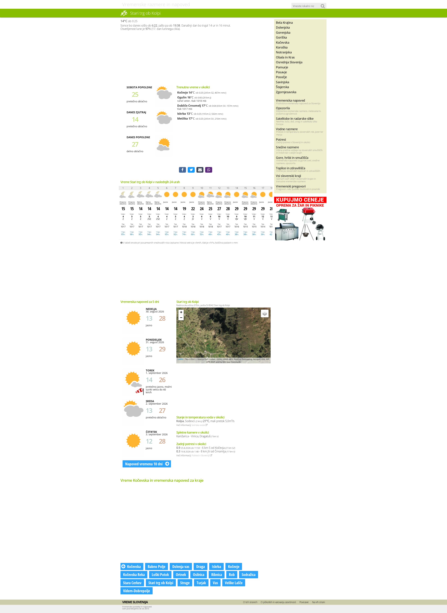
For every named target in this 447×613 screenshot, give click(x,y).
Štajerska (282, 87)
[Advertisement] (195, 57)
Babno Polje (156, 566)
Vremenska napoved (290, 100)
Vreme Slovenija (135, 602)
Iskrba (181, 114)
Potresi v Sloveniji (201, 455)
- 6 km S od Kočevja (205, 448)
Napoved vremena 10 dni (144, 463)
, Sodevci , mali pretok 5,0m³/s (205, 421)
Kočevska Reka (134, 574)
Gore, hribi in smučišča (292, 157)
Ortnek (181, 574)
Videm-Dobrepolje (136, 590)
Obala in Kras (285, 57)
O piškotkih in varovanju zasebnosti (278, 602)
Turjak (201, 582)
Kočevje (182, 92)
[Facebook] (182, 170)
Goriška (281, 37)
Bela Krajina (284, 22)
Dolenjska (283, 27)
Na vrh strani (318, 602)
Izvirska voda (198, 425)
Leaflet (180, 359)
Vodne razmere (287, 129)
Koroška (282, 47)
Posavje (281, 72)
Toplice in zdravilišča (290, 168)
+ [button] (181, 312)
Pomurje (282, 67)
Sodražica (248, 574)
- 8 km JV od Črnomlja (205, 451)
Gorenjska (283, 32)
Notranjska (284, 52)
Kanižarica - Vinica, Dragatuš (197, 436)
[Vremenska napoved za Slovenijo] (123, 15)
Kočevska (134, 566)
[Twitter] (191, 170)
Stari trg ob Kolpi (160, 582)
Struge (185, 582)
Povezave (304, 602)
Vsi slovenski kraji (288, 175)
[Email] (199, 170)
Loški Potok (160, 574)
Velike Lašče (234, 582)
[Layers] (265, 313)
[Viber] (208, 170)
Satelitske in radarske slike (294, 118)
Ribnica (216, 574)
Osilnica (198, 574)
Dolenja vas (180, 566)
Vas (215, 582)
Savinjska (282, 82)
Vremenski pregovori (291, 186)
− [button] (181, 317)
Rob (232, 574)
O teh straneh (250, 602)
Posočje (281, 77)
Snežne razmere (287, 147)
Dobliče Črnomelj (189, 106)
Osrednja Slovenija (289, 62)
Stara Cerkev (132, 582)
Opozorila (283, 108)
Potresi (281, 139)
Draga (200, 566)
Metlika (182, 118)
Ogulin (182, 97)
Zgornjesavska (286, 92)
